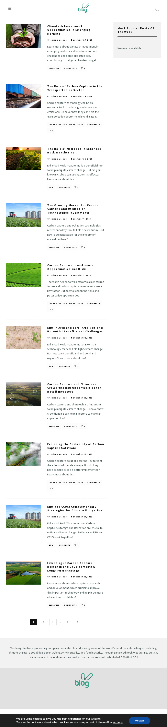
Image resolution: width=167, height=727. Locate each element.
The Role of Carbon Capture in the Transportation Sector (74, 88)
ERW (51, 187)
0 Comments (70, 68)
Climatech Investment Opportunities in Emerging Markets (68, 29)
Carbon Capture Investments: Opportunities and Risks (71, 267)
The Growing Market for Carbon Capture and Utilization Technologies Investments (73, 208)
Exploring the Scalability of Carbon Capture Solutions (75, 446)
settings (118, 722)
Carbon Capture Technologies (66, 124)
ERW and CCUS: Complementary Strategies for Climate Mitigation (74, 508)
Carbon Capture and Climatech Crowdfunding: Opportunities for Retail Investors (74, 387)
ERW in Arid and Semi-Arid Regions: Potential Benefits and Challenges (75, 329)
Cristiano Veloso (57, 40)
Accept (139, 721)
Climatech (54, 68)
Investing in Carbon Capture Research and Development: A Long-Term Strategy (71, 566)
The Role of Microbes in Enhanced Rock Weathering (74, 150)
